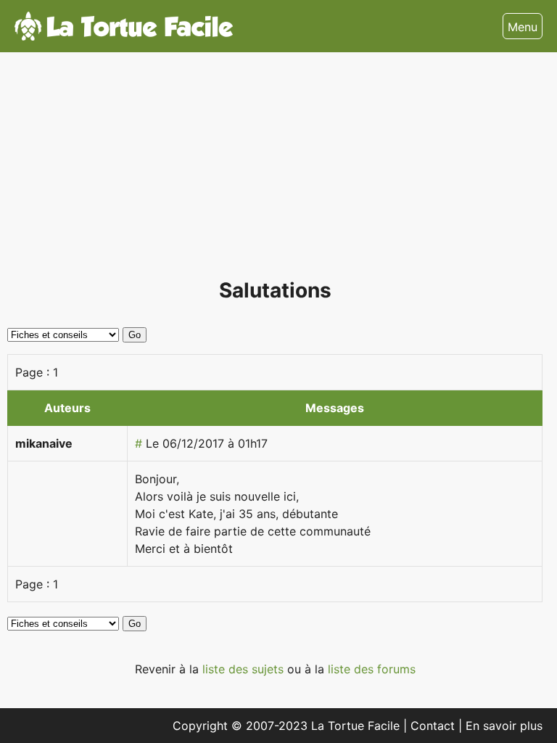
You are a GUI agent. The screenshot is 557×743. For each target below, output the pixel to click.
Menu (522, 27)
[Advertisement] (274, 171)
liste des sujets (244, 669)
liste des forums (372, 669)
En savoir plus (504, 725)
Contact (434, 725)
